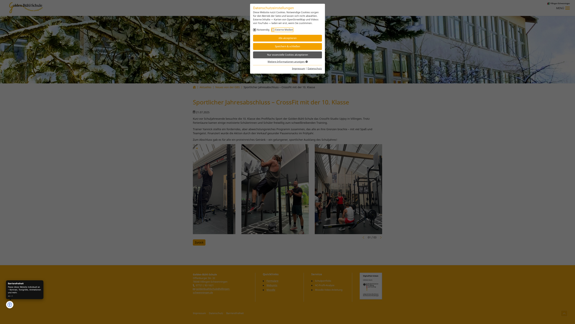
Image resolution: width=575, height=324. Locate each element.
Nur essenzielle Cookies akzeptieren (287, 54)
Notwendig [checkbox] (263, 29)
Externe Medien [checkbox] (284, 29)
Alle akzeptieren (288, 38)
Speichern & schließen (287, 46)
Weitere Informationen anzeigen (286, 61)
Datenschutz (315, 68)
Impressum (298, 68)
